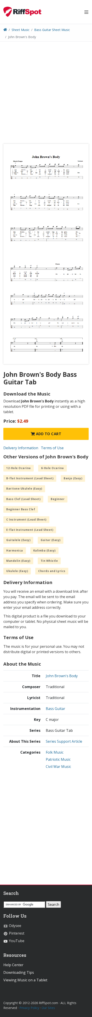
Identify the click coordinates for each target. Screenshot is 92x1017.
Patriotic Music (58, 759)
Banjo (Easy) (73, 478)
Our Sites (48, 1008)
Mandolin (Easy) (18, 561)
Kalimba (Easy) (44, 550)
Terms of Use (52, 447)
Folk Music (54, 752)
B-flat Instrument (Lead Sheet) (29, 478)
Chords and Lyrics (51, 571)
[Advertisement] (46, 94)
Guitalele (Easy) (18, 540)
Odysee (14, 925)
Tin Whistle (49, 561)
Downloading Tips (18, 972)
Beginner (58, 499)
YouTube (16, 940)
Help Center (13, 964)
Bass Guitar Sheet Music (52, 30)
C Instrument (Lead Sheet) (26, 519)
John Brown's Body (62, 675)
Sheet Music (20, 30)
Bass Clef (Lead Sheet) (23, 499)
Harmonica (14, 550)
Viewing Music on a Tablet (25, 980)
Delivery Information (20, 447)
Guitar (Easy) (51, 540)
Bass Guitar (55, 708)
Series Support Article (64, 741)
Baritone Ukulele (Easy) (24, 488)
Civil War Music (58, 766)
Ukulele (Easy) (17, 571)
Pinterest (16, 933)
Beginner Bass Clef (20, 509)
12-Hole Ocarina (18, 468)
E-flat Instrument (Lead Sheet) (29, 530)
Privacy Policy (29, 1008)
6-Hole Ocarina (52, 468)
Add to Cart (48, 433)
